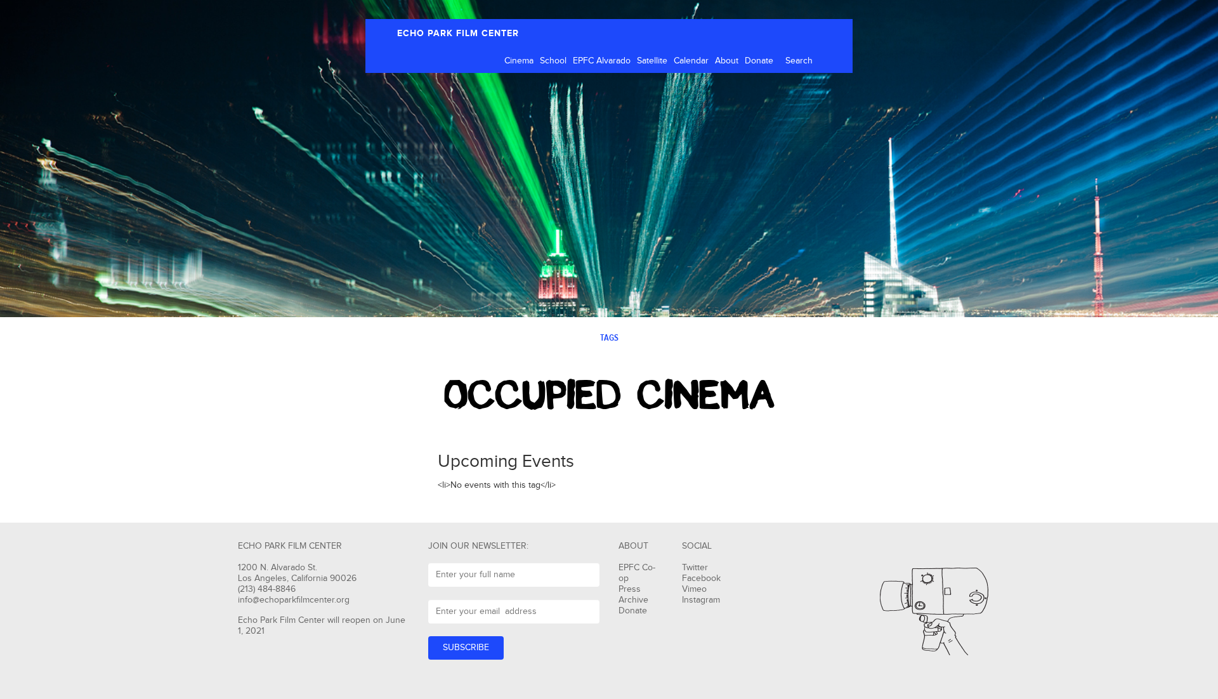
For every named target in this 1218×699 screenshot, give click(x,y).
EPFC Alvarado (602, 61)
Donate (759, 61)
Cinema (519, 61)
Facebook (701, 578)
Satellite (652, 61)
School (553, 61)
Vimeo (694, 589)
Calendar (691, 61)
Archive (633, 600)
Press (630, 589)
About (726, 61)
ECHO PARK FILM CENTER (458, 33)
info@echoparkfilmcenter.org (294, 600)
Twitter (695, 568)
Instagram (701, 600)
